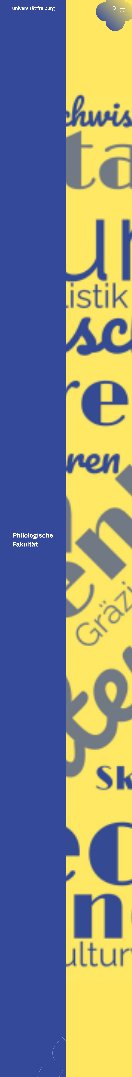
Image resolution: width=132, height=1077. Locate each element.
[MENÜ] (122, 8)
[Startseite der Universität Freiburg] (33, 8)
